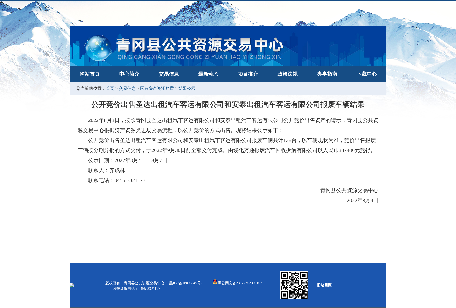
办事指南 (327, 74)
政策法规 (288, 74)
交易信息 (169, 74)
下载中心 (367, 74)
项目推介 (248, 74)
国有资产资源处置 (157, 88)
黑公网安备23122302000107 (240, 283)
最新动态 (208, 74)
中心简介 (129, 74)
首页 (110, 88)
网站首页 (90, 74)
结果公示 (186, 88)
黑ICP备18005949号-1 (187, 283)
